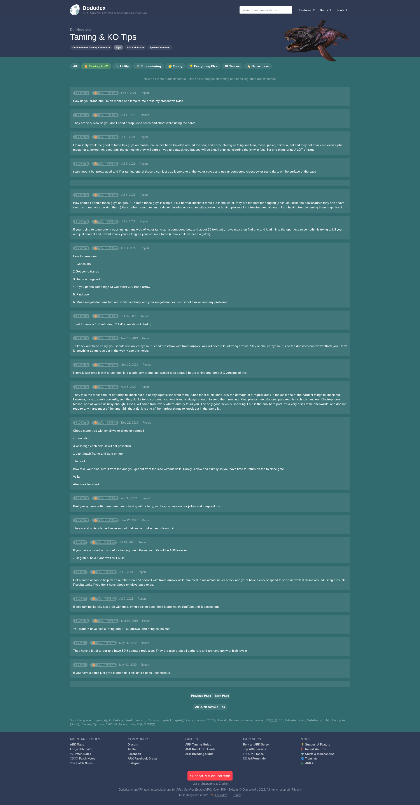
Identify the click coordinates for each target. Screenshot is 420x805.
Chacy (237, 795)
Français (200, 720)
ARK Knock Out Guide (200, 749)
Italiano (258, 720)
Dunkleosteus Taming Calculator (91, 47)
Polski (327, 720)
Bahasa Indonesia (240, 720)
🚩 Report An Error (314, 749)
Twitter (132, 749)
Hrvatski (222, 720)
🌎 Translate (309, 758)
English (97, 720)
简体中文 (149, 724)
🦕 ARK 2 (307, 763)
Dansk (129, 720)
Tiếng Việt (135, 724)
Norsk (301, 720)
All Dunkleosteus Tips (210, 707)
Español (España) (172, 720)
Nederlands (314, 720)
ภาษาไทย (111, 724)
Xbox (216, 789)
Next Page (222, 695)
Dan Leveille (250, 789)
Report (145, 92)
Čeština (118, 720)
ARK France (256, 754)
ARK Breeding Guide (199, 754)
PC (209, 789)
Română (86, 724)
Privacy (296, 789)
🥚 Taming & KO (105, 92)
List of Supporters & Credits (210, 783)
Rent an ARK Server (256, 744)
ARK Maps (77, 744)
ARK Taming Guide (198, 744)
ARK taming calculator (151, 789)
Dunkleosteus (80, 29)
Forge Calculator (81, 749)
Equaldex (221, 795)
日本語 (268, 720)
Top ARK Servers (254, 749)
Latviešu (290, 720)
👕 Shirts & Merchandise (317, 754)
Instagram (134, 763)
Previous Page (201, 695)
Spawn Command (160, 47)
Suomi (189, 720)
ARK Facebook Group (142, 758)
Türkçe (123, 724)
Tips (118, 47)
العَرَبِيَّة (108, 720)
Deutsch (140, 720)
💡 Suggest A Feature (315, 744)
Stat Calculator (135, 47)
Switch (232, 789)
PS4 (224, 789)
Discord (133, 744)
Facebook (134, 754)
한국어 (279, 720)
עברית (211, 720)
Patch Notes (83, 754)
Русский (98, 724)
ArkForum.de (257, 758)
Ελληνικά (153, 720)
